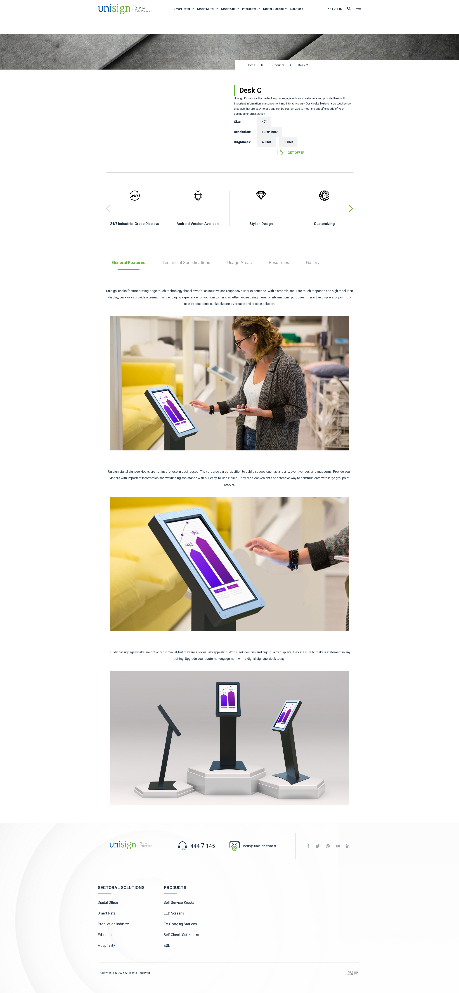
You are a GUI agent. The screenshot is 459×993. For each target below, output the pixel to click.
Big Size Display (189, 43)
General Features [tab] (128, 262)
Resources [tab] (279, 262)
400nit (266, 142)
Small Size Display (190, 64)
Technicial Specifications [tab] (186, 262)
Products (278, 65)
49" (264, 121)
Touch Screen (187, 53)
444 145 (335, 9)
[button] (350, 208)
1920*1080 (270, 132)
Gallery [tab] (312, 262)
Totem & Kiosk (188, 33)
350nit (288, 142)
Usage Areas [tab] (239, 262)
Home (251, 65)
